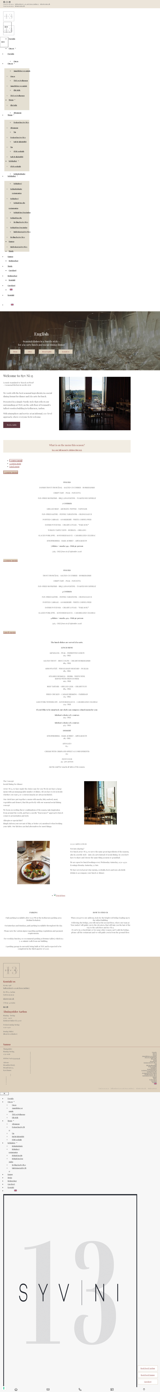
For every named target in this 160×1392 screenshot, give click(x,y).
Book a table (12, 425)
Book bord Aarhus (148, 1368)
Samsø (10, 256)
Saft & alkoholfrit (16, 157)
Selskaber (12, 176)
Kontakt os (65, 352)
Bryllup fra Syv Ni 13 (17, 237)
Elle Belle (13, 105)
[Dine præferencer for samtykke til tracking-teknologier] (4, 1388)
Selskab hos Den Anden (22, 212)
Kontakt (11, 295)
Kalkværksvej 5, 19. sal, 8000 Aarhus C (27, 4)
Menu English (46, 352)
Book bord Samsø (148, 1375)
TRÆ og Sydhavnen (21, 81)
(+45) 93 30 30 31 (8, 4)
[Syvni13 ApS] (8, 35)
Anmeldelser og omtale (22, 71)
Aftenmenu (17, 113)
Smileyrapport (152, 1088)
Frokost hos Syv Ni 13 (21, 122)
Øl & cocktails (19, 151)
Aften (30, 352)
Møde (10, 266)
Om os (11, 48)
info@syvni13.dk (45, 4)
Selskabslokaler (19, 174)
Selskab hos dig (19, 203)
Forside (12, 39)
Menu (10, 115)
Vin (11, 147)
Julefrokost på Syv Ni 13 (18, 247)
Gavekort (11, 285)
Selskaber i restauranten (149, 1070)
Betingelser (12, 276)
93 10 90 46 (16, 1058)
